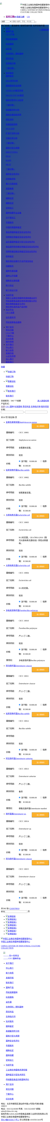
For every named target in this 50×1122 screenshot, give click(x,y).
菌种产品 (10, 31)
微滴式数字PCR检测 (14, 100)
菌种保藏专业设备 (13, 213)
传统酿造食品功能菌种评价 (17, 1080)
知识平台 (10, 310)
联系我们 (10, 362)
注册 (23, 17)
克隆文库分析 (11, 138)
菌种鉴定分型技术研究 (15, 1075)
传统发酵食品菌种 (13, 322)
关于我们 (10, 345)
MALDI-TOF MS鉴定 (15, 95)
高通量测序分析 (12, 1031)
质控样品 (10, 59)
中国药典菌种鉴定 (13, 227)
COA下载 (10, 333)
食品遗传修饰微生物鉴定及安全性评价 (22, 247)
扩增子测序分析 (12, 133)
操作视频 (10, 342)
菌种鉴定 (10, 1026)
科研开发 (10, 295)
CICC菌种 (9, 407)
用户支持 (10, 327)
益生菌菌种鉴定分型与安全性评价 (20, 242)
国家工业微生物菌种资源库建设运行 (21, 298)
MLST (8, 164)
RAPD (8, 160)
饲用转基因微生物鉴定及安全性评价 (21, 252)
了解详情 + (10, 68)
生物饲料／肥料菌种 (14, 54)
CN (28, 17)
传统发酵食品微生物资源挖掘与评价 (21, 301)
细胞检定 (10, 203)
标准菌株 (10, 44)
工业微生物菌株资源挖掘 (16, 1070)
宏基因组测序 (11, 124)
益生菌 (9, 49)
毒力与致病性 (11, 184)
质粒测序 (10, 120)
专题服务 (10, 1046)
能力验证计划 (11, 290)
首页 (8, 28)
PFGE (8, 156)
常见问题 (10, 330)
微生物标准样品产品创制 (16, 307)
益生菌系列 (11, 317)
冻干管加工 (11, 218)
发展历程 (10, 353)
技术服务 (10, 73)
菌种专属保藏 (11, 271)
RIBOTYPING (12, 152)
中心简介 (10, 347)
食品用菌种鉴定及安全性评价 (18, 232)
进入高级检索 (43, 401)
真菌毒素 (10, 189)
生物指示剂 (11, 1017)
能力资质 (10, 350)
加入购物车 (40, 426)
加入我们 (10, 359)
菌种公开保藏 (11, 276)
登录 (19, 17)
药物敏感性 (11, 179)
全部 (3, 407)
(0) (16, 17)
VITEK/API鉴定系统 (14, 90)
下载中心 (10, 336)
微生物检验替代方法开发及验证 (19, 261)
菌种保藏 (10, 1055)
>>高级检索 (44, 30)
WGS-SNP (10, 129)
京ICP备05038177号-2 (10, 1120)
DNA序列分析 (12, 81)
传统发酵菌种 (11, 39)
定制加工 (10, 1060)
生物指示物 (11, 63)
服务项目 (45, 407)
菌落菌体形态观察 (13, 86)
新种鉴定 (10, 256)
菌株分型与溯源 (12, 1036)
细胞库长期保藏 (12, 281)
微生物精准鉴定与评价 (15, 304)
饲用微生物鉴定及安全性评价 (18, 237)
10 (18, 909)
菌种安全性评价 (12, 1041)
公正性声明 (11, 356)
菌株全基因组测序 (13, 115)
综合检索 (10, 339)
